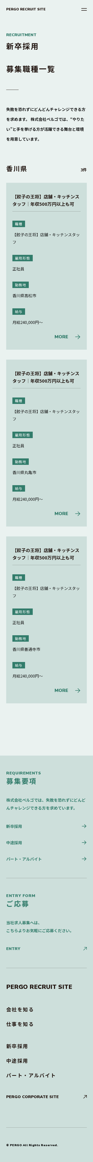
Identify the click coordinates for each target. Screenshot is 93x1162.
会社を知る (20, 1009)
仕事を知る (20, 1024)
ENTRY (13, 948)
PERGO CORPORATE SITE (32, 1097)
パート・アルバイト (24, 859)
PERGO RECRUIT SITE (26, 9)
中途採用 (14, 842)
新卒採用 (14, 826)
